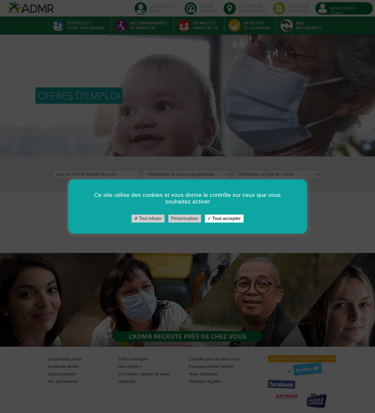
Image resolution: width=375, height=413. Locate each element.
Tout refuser (150, 218)
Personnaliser (184, 218)
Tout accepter (226, 218)
